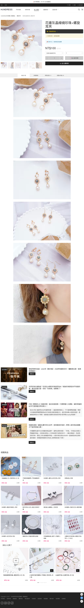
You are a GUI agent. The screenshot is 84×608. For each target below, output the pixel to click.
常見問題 (58, 598)
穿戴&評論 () (60, 75)
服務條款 (15, 598)
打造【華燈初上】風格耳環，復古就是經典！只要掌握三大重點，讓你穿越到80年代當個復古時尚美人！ (55, 405)
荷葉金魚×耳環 (69, 478)
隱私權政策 (27, 598)
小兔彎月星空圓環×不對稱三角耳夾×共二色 (41, 576)
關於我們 (52, 598)
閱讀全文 (32, 374)
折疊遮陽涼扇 (52, 31)
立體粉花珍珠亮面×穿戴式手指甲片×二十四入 (73, 537)
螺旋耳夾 (19, 16)
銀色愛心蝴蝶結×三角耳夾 (51, 507)
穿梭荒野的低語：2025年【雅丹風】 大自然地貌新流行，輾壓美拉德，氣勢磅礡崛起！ (55, 370)
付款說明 (34, 598)
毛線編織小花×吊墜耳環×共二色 (10, 478)
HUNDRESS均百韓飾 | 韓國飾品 (8, 16)
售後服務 (46, 598)
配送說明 (40, 598)
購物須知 (21, 598)
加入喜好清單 (74, 58)
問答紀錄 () (48, 75)
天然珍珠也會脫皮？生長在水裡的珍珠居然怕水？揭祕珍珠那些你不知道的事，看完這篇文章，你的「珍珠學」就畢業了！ (54, 387)
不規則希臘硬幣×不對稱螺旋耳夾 (31, 479)
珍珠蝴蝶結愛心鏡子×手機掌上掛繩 (52, 537)
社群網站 (64, 598)
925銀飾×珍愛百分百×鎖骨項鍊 (73, 507)
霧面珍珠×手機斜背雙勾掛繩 (30, 536)
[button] (3, 41)
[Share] (81, 598)
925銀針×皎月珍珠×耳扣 (8, 536)
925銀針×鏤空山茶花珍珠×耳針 (52, 478)
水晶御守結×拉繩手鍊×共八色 (64, 575)
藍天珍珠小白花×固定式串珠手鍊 (31, 508)
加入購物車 (65, 63)
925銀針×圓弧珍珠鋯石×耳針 (9, 507)
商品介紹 (23, 75)
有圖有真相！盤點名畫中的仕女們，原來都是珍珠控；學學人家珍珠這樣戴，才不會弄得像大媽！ (55, 426)
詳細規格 (36, 75)
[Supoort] (81, 594)
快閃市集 (9, 598)
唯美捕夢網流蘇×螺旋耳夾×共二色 (14, 575)
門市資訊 (3, 598)
